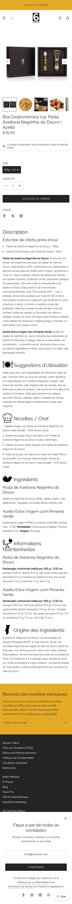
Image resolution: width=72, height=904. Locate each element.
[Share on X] (13, 216)
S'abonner (36, 867)
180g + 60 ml (11, 169)
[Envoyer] (65, 722)
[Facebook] (23, 895)
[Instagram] (32, 895)
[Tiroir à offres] (11, 18)
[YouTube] (48, 895)
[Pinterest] (40, 895)
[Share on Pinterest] (21, 216)
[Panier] (67, 18)
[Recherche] (60, 18)
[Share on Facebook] (4, 216)
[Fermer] (65, 818)
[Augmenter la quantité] (19, 186)
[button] (7, 61)
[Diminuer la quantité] (6, 186)
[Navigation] (4, 18)
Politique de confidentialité (32, 882)
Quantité (9, 178)
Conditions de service (20, 886)
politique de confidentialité (41, 713)
